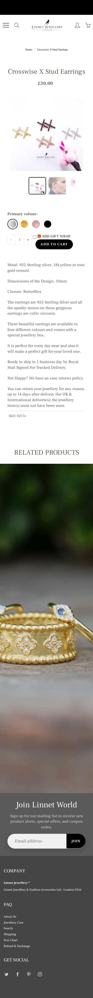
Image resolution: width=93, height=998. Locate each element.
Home (28, 49)
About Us (10, 917)
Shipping (10, 934)
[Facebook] (17, 974)
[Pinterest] (28, 974)
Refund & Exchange (17, 946)
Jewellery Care (13, 923)
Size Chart (11, 940)
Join (76, 841)
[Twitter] (6, 974)
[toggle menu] (5, 25)
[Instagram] (39, 974)
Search (8, 928)
